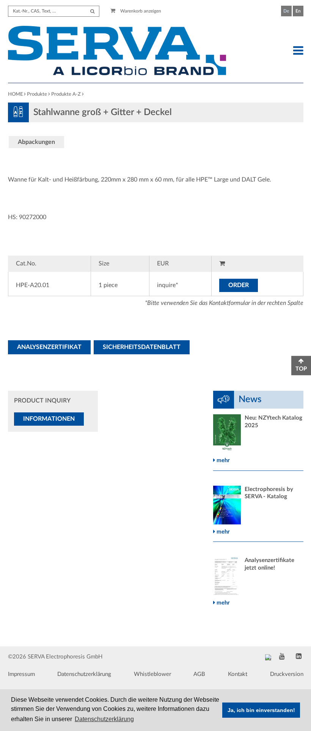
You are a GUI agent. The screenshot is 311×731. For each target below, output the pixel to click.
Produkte (37, 94)
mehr (222, 460)
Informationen (49, 419)
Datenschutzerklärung (84, 674)
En (298, 11)
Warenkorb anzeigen (140, 11)
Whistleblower (152, 674)
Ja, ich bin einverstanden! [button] (261, 710)
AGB (199, 674)
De (286, 11)
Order (238, 285)
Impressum (21, 674)
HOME (15, 94)
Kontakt (237, 674)
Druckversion (286, 674)
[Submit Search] (92, 11)
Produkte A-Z (66, 94)
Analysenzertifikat (49, 347)
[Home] (117, 51)
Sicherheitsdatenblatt (142, 347)
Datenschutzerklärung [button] (104, 719)
